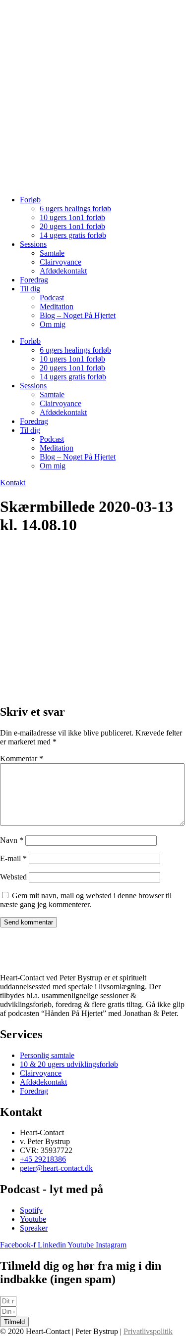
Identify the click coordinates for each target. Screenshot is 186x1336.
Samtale (52, 253)
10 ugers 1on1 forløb (72, 217)
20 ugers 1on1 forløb (72, 226)
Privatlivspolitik (148, 1331)
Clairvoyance (60, 262)
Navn (11, 840)
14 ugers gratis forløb (73, 235)
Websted (13, 877)
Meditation (56, 306)
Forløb (30, 199)
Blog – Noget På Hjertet (78, 315)
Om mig (52, 324)
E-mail (13, 858)
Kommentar (21, 758)
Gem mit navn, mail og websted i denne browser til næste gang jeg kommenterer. (86, 900)
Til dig (30, 288)
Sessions (33, 244)
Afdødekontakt (63, 271)
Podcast (52, 297)
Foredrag (34, 280)
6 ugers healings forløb (75, 208)
